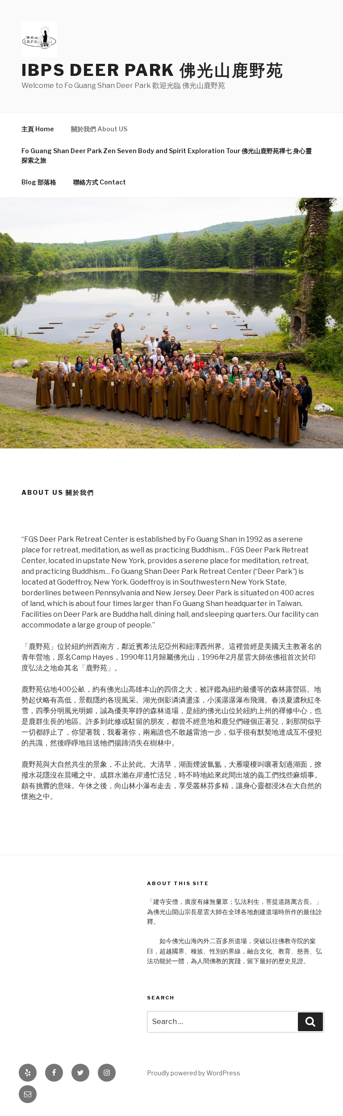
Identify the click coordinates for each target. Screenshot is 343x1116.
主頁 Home (37, 129)
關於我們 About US (99, 129)
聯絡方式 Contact (99, 182)
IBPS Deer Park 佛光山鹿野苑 (152, 70)
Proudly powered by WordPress (193, 1073)
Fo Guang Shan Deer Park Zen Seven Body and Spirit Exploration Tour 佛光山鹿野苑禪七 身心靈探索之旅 (166, 155)
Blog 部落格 (38, 182)
